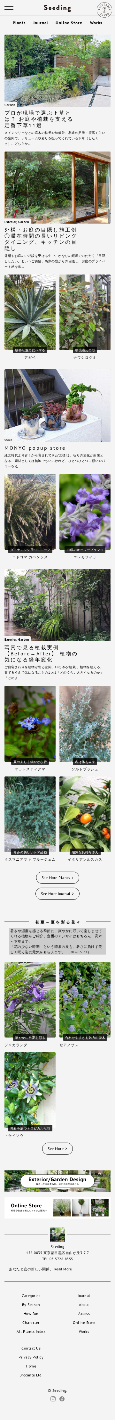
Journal (40, 23)
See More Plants (56, 877)
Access (84, 1313)
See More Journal (56, 893)
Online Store (69, 23)
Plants (19, 23)
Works (96, 23)
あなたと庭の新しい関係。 (40, 1269)
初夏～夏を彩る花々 (58, 922)
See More (56, 1148)
